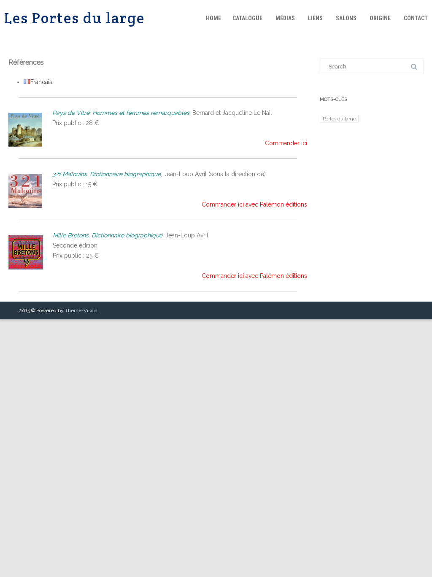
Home (213, 18)
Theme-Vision (81, 310)
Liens (315, 18)
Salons (346, 18)
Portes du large (339, 118)
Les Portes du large (74, 17)
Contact (416, 18)
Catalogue (247, 18)
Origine (380, 18)
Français (41, 82)
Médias (285, 18)
